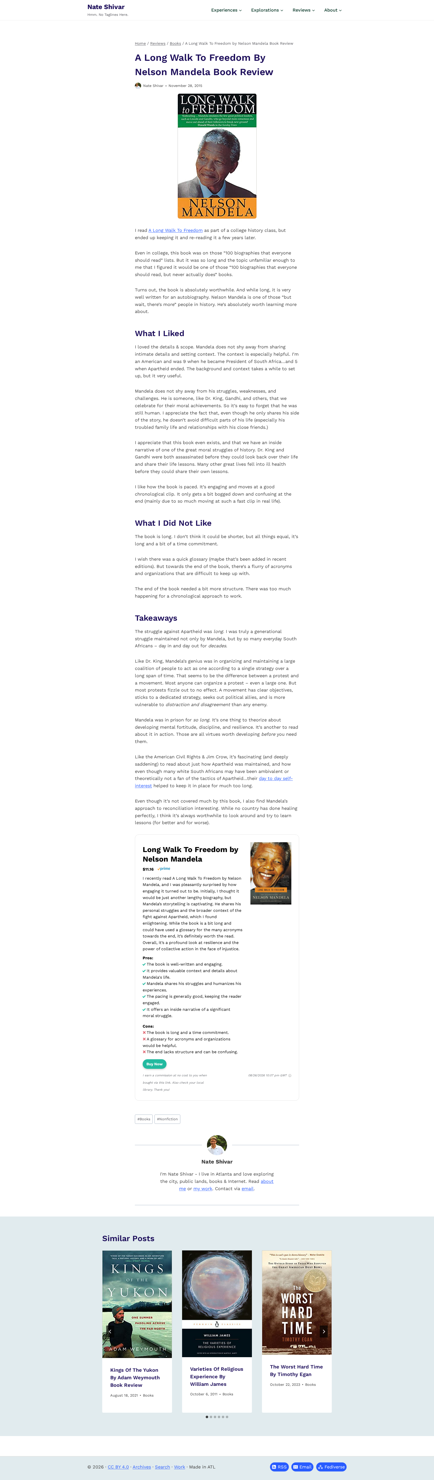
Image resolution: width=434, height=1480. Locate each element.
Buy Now (154, 1064)
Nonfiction (167, 1119)
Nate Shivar (153, 86)
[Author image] (138, 86)
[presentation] (137, 1304)
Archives (142, 1466)
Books (143, 1119)
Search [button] (162, 1466)
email (248, 1188)
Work (179, 1466)
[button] (302, 1466)
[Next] (324, 1332)
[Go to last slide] (110, 1332)
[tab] (207, 1417)
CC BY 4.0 (118, 1466)
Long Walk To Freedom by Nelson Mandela (190, 854)
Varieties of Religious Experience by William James (216, 1376)
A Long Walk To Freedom (175, 230)
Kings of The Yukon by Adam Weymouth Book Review (135, 1377)
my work (202, 1188)
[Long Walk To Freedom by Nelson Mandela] (270, 904)
